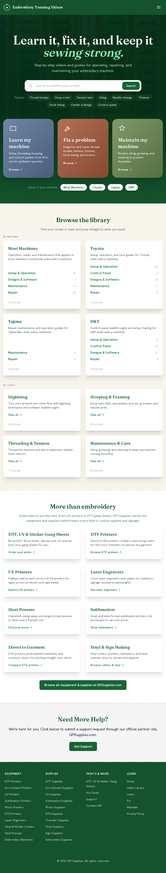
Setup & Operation (21, 273)
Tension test (84, 97)
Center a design (81, 105)
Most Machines (74, 187)
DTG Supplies (54, 814)
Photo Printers (14, 807)
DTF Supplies (54, 781)
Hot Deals (92, 793)
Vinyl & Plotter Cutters (19, 826)
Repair (13, 292)
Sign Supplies (54, 833)
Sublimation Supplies (59, 801)
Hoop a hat (62, 97)
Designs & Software (22, 279)
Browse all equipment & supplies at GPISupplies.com (83, 685)
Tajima (115, 187)
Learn (130, 794)
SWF (132, 187)
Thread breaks (39, 97)
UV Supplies (53, 794)
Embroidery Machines (19, 839)
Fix (129, 801)
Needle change (122, 97)
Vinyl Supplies (55, 826)
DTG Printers (13, 814)
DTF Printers (13, 781)
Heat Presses (13, 833)
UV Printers (12, 794)
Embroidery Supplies (59, 839)
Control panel (107, 105)
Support (91, 799)
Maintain (132, 807)
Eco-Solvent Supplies (59, 788)
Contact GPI (94, 805)
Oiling (102, 97)
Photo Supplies (55, 807)
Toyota (97, 187)
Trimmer (143, 97)
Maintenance (17, 286)
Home (130, 781)
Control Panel (100, 273)
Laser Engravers (15, 820)
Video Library (135, 788)
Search (131, 86)
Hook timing (57, 105)
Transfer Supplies (57, 820)
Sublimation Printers (18, 801)
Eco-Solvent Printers (18, 788)
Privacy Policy (135, 814)
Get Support (83, 746)
